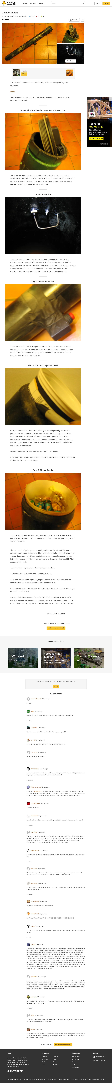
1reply (29, 720)
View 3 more (70, 61)
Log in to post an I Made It (56, 628)
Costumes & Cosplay (21, 16)
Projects (24, 3)
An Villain (34, 740)
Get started (75, 1059)
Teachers (41, 3)
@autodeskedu (100, 1060)
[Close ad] (110, 99)
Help (73, 1062)
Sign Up (106, 3)
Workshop (45, 1059)
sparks (6, 16)
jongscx (33, 944)
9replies (30, 825)
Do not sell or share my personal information (72, 1079)
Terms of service (28, 1079)
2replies (30, 894)
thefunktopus (35, 769)
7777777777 (34, 752)
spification (34, 977)
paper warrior (35, 850)
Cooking (55, 1057)
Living (55, 1059)
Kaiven (33, 926)
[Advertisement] (99, 122)
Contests (33, 3)
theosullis (34, 869)
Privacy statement (40, 1079)
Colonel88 (34, 728)
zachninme (34, 883)
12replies (30, 780)
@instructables (100, 1057)
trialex (33, 1029)
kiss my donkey (35, 803)
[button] (82, 20)
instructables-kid (36, 699)
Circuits (44, 1057)
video (12, 91)
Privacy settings (52, 1079)
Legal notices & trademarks (95, 1079)
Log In (98, 3)
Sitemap (74, 1065)
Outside (55, 1062)
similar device (38, 791)
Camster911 (34, 816)
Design (44, 1062)
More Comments (46, 1045)
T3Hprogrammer (36, 787)
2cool (32, 1015)
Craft (11, 16)
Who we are (75, 1067)
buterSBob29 (35, 901)
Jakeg (32, 711)
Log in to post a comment (63, 1045)
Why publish (76, 1057)
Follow (24, 74)
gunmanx (34, 997)
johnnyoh (34, 832)
